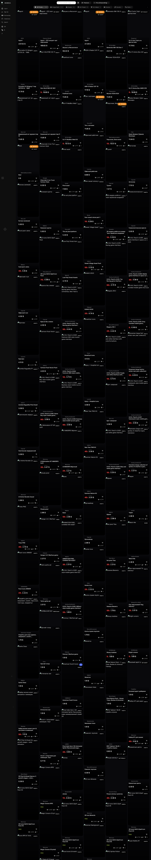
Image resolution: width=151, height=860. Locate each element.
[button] (8, 15)
